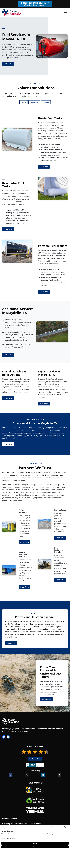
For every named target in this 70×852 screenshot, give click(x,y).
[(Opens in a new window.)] (35, 765)
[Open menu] (65, 12)
